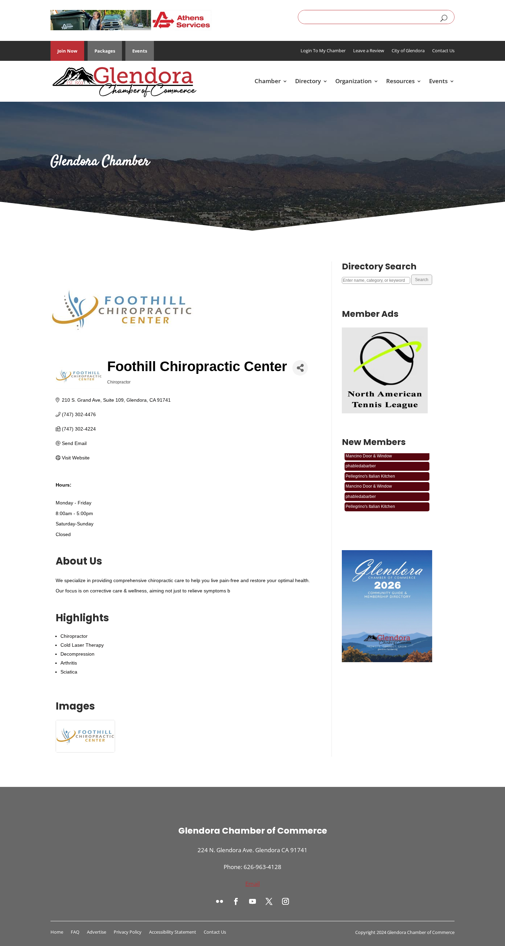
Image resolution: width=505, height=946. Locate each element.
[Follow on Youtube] (252, 901)
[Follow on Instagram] (285, 901)
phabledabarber (361, 458)
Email (252, 884)
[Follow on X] (269, 901)
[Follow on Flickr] (219, 901)
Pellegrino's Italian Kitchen (370, 469)
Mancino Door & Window (369, 479)
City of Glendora (408, 51)
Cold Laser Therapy (82, 645)
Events (139, 51)
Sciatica (68, 672)
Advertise (96, 932)
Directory (308, 81)
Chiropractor (74, 636)
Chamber (268, 81)
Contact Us (443, 51)
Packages (104, 51)
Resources (400, 81)
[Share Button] (300, 368)
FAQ (75, 932)
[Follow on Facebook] (236, 901)
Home (56, 932)
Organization (353, 81)
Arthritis (68, 663)
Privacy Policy (128, 932)
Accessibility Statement (172, 932)
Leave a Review (368, 51)
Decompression (77, 654)
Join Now (67, 51)
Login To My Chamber (323, 51)
